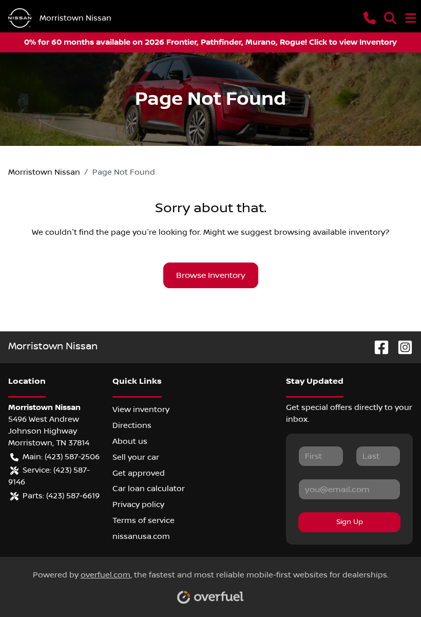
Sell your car (135, 457)
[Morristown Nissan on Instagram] (401, 347)
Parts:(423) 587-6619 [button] (61, 495)
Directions (131, 425)
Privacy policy (138, 504)
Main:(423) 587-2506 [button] (61, 456)
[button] (369, 18)
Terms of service (143, 520)
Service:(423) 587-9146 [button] (49, 476)
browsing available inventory (329, 232)
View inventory (140, 409)
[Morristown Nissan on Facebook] (377, 347)
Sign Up (349, 522)
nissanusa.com (141, 536)
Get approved (138, 473)
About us (129, 441)
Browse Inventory (210, 275)
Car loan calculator (148, 488)
